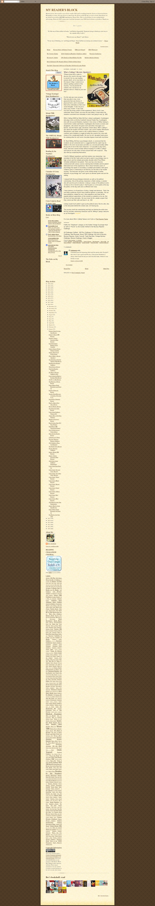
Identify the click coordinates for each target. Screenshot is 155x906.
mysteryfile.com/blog (53, 221)
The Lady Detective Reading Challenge (54, 440)
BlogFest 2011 (58, 615)
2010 (49, 528)
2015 (49, 518)
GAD (57, 683)
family (54, 673)
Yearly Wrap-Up (57, 842)
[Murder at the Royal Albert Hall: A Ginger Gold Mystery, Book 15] (106, 885)
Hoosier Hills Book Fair (54, 691)
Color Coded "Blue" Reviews (54, 499)
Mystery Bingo (58, 735)
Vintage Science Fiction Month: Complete (54, 349)
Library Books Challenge (55, 703)
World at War (53, 841)
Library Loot (58, 705)
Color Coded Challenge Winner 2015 (54, 413)
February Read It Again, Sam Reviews (55, 332)
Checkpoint (48, 644)
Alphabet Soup (56, 600)
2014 (49, 520)
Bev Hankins (52, 543)
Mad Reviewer (96, 241)
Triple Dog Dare (94, 242)
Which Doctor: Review (54, 367)
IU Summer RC (58, 695)
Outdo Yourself (85, 242)
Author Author (49, 607)
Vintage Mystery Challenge (54, 818)
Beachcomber (56, 612)
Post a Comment (69, 264)
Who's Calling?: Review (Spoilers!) (54, 357)
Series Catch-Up (55, 788)
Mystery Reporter (77, 242)
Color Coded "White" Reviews (54, 478)
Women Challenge (51, 839)
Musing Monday (49, 730)
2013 (49, 522)
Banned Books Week (53, 610)
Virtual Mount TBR (56, 826)
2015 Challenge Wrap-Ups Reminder (54, 443)
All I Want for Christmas (54, 597)
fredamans (74, 250)
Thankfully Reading (53, 804)
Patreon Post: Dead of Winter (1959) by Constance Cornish (54, 241)
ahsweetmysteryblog (53, 245)
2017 (49, 302)
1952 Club (52, 585)
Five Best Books (53, 674)
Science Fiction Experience (54, 785)
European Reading (53, 671)
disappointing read (53, 664)
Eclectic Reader (58, 668)
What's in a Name (51, 829)
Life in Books (50, 706)
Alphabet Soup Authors (54, 602)
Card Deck (52, 637)
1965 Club (55, 586)
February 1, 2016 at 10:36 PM (77, 261)
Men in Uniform (57, 717)
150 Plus (59, 581)
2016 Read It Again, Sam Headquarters (55, 503)
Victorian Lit (48, 815)
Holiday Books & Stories (92, 58)
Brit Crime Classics (53, 634)
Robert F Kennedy (50, 782)
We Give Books (49, 827)
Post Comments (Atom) (78, 273)
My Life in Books (56, 732)
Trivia (53, 812)
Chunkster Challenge (57, 647)
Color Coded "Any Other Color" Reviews (55, 474)
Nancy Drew (54, 741)
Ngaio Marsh (51, 742)
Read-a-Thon (52, 771)
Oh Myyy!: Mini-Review (55, 379)
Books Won (48, 632)
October (51, 310)
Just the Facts (50, 698)
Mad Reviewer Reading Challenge (54, 364)
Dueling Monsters (53, 666)
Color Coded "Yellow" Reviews (54, 492)
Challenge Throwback (54, 641)
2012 (49, 524)
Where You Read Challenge (56, 834)
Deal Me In (52, 661)
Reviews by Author (52, 58)
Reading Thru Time (55, 777)
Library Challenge (54, 701)
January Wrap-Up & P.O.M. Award (54, 353)
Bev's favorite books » (103, 896)
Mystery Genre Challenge (51, 737)
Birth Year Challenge (55, 614)
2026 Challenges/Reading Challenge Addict (73, 54)
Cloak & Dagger (56, 651)
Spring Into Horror (57, 792)
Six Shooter (49, 790)
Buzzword (51, 635)
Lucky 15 (55, 710)
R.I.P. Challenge (54, 762)
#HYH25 (48, 578)
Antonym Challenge (51, 604)
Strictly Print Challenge (51, 797)
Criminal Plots (58, 658)
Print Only (53, 760)
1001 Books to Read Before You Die (71, 58)
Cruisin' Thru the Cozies (52, 659)
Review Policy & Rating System (62, 50)
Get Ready (53, 686)
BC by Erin (49, 612)
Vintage (55, 817)
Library (47, 701)
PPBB (52, 759)
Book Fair (48, 624)
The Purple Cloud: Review (55, 446)
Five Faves (60, 674)
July (50, 316)
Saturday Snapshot (53, 783)
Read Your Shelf (53, 769)
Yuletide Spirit (49, 844)
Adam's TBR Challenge (54, 596)
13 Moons (53, 581)
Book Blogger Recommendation (54, 622)
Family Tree (59, 673)
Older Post (106, 269)
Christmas (48, 646)
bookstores (54, 632)
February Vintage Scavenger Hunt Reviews (53, 339)
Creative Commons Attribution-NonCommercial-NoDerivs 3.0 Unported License (53, 856)
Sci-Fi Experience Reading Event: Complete (53, 345)
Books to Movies (58, 630)
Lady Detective (58, 698)
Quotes (47, 762)
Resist (47, 780)
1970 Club (59, 586)
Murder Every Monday (56, 728)
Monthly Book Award (51, 721)
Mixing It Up (58, 719)
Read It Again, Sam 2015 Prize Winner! (55, 423)
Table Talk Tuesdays (54, 800)
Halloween (48, 689)
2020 (49, 296)
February (51, 327)
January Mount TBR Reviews (54, 453)
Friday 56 (49, 681)
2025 (49, 286)
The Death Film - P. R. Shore (54, 236)
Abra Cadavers (49, 595)
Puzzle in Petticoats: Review (53, 391)
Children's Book (57, 644)
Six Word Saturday (57, 790)
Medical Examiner (54, 713)
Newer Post (67, 269)
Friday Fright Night (57, 681)
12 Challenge (57, 580)
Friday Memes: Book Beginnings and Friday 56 (55, 386)
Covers (60, 654)
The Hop (54, 805)
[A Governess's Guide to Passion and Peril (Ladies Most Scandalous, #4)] (97, 885)
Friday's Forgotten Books (51, 683)
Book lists (55, 624)
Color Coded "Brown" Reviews (54, 485)
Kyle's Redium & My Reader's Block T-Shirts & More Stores (64, 62)
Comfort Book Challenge (52, 654)
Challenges (49, 643)
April (50, 323)
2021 (49, 294)
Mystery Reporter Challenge (53, 449)
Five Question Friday (50, 676)
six (61, 788)
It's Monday (49, 695)
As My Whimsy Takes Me (55, 605)
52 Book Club (55, 588)
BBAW (60, 610)
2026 (49, 284)
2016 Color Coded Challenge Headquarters (53, 462)
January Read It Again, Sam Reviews (54, 506)
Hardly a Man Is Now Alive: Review (54, 403)
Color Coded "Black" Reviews (54, 481)
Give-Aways (59, 686)
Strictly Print (58, 795)
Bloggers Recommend (50, 617)
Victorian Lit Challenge (57, 815)
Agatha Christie (56, 597)
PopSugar (48, 759)
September (52, 312)
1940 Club (59, 583)
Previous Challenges (95, 54)
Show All (60, 255)
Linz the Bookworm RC (54, 707)
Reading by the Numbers (54, 772)
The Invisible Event (53, 226)
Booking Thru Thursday (55, 627)
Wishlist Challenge (57, 837)
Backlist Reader (54, 609)
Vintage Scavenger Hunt (54, 823)
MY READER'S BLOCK (62, 10)
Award (54, 607)
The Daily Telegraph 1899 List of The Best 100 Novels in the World (66, 65)
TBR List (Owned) (80, 50)
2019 (49, 298)
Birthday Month (50, 615)
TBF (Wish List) (93, 50)
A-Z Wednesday (53, 593)
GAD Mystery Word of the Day (54, 683)
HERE (50, 572)
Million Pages (49, 719)
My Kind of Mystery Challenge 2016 (54, 373)
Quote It (59, 760)
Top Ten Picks (53, 809)
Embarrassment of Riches (52, 669)
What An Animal (57, 827)
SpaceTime (48, 792)
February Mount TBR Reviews (54, 335)
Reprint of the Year (58, 778)
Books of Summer (50, 630)
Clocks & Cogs (49, 653)
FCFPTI (47, 674)
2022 (49, 292)
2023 (49, 290)
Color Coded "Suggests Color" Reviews (54, 470)
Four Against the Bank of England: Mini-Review (55, 377)
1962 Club (50, 586)
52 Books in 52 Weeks (54, 437)
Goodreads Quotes (104, 46)
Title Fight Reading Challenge (53, 369)
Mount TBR (103, 241)
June (50, 319)
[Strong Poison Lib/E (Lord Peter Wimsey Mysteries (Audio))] (65, 885)
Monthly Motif (56, 724)
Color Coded (58, 653)
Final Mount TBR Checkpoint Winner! (54, 427)
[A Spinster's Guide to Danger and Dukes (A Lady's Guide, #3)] (102, 885)
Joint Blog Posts (49, 696)
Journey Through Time (57, 696)
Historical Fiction (56, 689)
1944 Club (48, 585)
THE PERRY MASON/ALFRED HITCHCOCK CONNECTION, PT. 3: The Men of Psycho (54, 249)
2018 (49, 300)
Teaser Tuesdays (54, 802)
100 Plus (52, 578)
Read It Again (53, 764)
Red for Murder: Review (55, 406)
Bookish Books (49, 629)
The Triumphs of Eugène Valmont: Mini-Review (55, 360)
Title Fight (54, 807)
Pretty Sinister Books (53, 234)
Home (48, 50)
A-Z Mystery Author (54, 592)
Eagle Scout (51, 668)
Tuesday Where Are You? (56, 814)
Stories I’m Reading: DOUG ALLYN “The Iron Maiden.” (54, 222)
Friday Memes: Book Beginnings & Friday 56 (55, 511)
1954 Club (56, 585)
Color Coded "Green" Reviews (54, 488)
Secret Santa (54, 787)
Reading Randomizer (51, 775)
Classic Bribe (49, 649)
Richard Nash (59, 780)
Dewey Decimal (54, 663)
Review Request (53, 780)
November (52, 308)
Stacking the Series (51, 793)
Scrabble (48, 787)
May (50, 321)
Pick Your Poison (56, 757)
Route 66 (56, 782)
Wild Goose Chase (50, 836)
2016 (49, 304)
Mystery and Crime (51, 734)
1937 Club (53, 583)
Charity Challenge (57, 642)
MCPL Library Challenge (56, 712)
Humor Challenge (58, 693)
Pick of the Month (54, 755)
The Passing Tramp (102, 219)
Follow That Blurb (54, 678)
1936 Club (48, 583)
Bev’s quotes (77, 26)
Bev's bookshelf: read (55, 877)
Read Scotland (53, 766)
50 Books (48, 588)
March (51, 325)
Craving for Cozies (51, 656)
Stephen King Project (50, 795)
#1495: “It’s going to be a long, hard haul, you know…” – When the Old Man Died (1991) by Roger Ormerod (54, 230)
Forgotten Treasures (57, 679)
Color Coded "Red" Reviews (53, 496)
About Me (59, 593)
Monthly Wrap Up (51, 726)
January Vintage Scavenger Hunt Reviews (53, 457)
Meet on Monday (51, 715)
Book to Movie (54, 625)
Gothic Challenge (50, 688)
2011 (49, 526)
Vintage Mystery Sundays (54, 820)
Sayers (60, 783)
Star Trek (59, 793)
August (51, 314)
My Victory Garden (52, 54)
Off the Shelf (57, 746)
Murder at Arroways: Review (54, 420)
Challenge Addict (57, 639)
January (51, 329)
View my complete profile (52, 546)
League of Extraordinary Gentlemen (54, 700)
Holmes (48, 691)
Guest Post (59, 688)
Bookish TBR (58, 629)
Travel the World (54, 810)
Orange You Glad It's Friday (52, 748)
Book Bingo (58, 621)
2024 (49, 288)
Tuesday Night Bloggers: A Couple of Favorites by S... (55, 395)
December (51, 306)
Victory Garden (49, 817)
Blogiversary (52, 619)
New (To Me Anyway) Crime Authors (54, 431)
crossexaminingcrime (53, 238)
